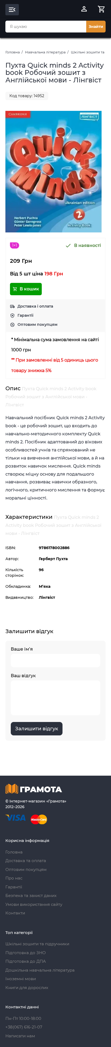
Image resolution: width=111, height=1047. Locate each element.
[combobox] (45, 26)
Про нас (13, 878)
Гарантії (25, 315)
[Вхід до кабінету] (84, 9)
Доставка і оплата (35, 306)
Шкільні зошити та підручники (37, 943)
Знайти (96, 26)
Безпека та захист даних (31, 895)
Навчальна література (45, 52)
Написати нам (20, 1035)
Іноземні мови (20, 978)
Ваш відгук (23, 675)
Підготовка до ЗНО (25, 952)
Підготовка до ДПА (25, 961)
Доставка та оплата (25, 860)
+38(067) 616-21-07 (23, 1027)
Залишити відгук (36, 729)
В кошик (29, 288)
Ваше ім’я (22, 649)
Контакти (15, 912)
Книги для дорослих (26, 987)
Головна (12, 52)
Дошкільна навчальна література (40, 970)
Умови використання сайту (33, 904)
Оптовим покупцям (37, 324)
